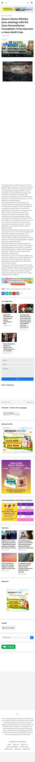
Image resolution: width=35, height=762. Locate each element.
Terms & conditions (12, 746)
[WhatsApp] (10, 293)
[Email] (17, 293)
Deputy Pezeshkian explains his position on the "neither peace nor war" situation (9, 347)
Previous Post (6, 402)
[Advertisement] (17, 106)
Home (3, 15)
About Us (16, 744)
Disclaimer (18, 749)
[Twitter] (6, 293)
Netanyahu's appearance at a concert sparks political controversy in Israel (8, 319)
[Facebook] (3, 293)
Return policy (9, 749)
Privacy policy (24, 746)
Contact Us (24, 744)
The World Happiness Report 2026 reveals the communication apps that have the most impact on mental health (25, 544)
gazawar (24, 289)
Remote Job (26, 749)
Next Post (30, 402)
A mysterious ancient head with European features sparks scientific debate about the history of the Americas (25, 568)
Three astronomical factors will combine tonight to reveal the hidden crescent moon (8, 566)
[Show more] (21, 293)
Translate (17, 415)
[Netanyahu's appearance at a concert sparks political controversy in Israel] (9, 308)
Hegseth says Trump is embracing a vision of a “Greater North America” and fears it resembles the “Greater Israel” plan (8, 544)
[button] (2, 2)
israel (29, 289)
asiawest (9, 15)
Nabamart (23, 741)
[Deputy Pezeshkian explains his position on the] (9, 337)
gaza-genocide (16, 289)
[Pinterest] (14, 293)
